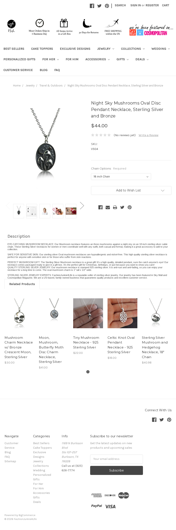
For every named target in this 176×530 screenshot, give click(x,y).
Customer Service (18, 70)
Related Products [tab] (22, 284)
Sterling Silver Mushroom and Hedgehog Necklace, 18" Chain (155, 347)
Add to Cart (157, 317)
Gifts (121, 59)
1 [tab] (88, 371)
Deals (140, 59)
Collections (131, 49)
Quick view (19, 308)
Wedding (159, 49)
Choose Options (19, 317)
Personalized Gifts (19, 59)
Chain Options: (108, 168)
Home (17, 85)
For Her (49, 59)
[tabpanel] (19, 329)
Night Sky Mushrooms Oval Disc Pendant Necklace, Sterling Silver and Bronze (115, 85)
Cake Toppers (42, 49)
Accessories (96, 59)
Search (120, 5)
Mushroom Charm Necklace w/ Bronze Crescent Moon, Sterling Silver (19, 347)
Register (152, 5)
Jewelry (104, 49)
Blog (43, 70)
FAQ (57, 70)
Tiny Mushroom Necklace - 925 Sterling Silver (86, 342)
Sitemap (10, 461)
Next (81, 205)
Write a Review (148, 135)
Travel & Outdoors (51, 85)
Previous (7, 205)
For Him (72, 59)
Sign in (135, 5)
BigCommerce (27, 515)
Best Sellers (13, 49)
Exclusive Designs (75, 49)
